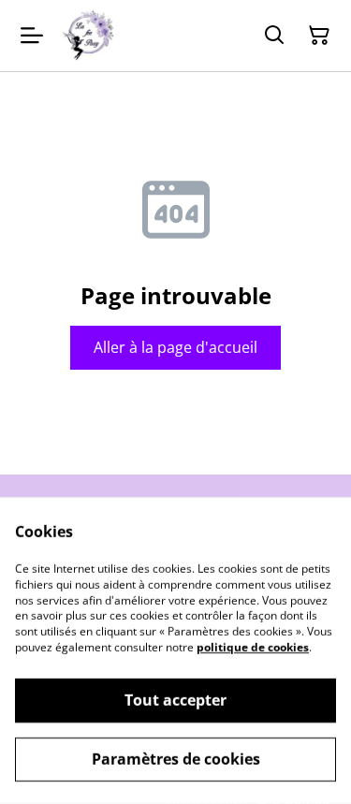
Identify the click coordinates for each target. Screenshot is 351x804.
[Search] (274, 35)
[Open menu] (31, 35)
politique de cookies (253, 647)
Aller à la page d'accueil (175, 347)
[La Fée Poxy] (88, 35)
